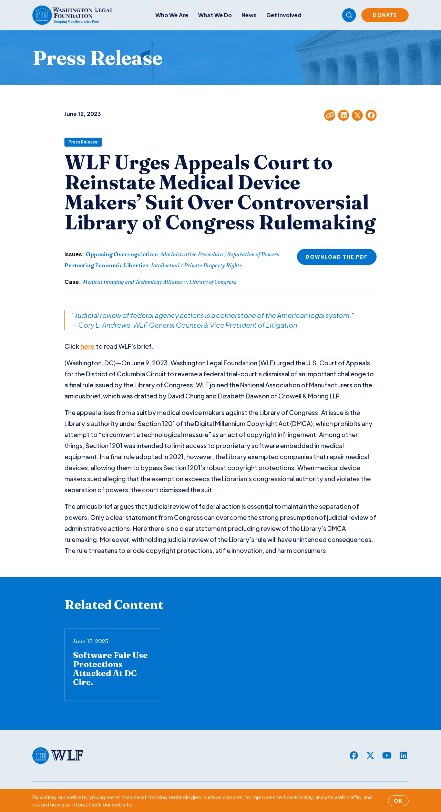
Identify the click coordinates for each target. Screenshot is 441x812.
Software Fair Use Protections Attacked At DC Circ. (110, 668)
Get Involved (283, 15)
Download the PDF (337, 257)
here (87, 346)
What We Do (215, 15)
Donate (385, 15)
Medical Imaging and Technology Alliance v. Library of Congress (159, 281)
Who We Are (171, 15)
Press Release (83, 142)
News (249, 15)
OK (398, 801)
